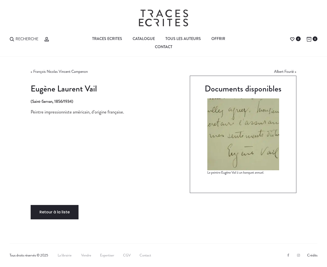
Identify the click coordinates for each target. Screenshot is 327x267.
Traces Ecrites (107, 38)
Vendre (86, 255)
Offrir (218, 38)
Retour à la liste (54, 212)
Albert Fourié (284, 71)
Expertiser (107, 255)
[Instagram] (298, 255)
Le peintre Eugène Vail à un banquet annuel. (235, 172)
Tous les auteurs (183, 38)
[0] (292, 38)
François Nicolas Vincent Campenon (60, 71)
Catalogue (144, 38)
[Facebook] (288, 255)
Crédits (312, 255)
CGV (127, 255)
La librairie (65, 255)
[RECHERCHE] (12, 38)
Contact (163, 47)
